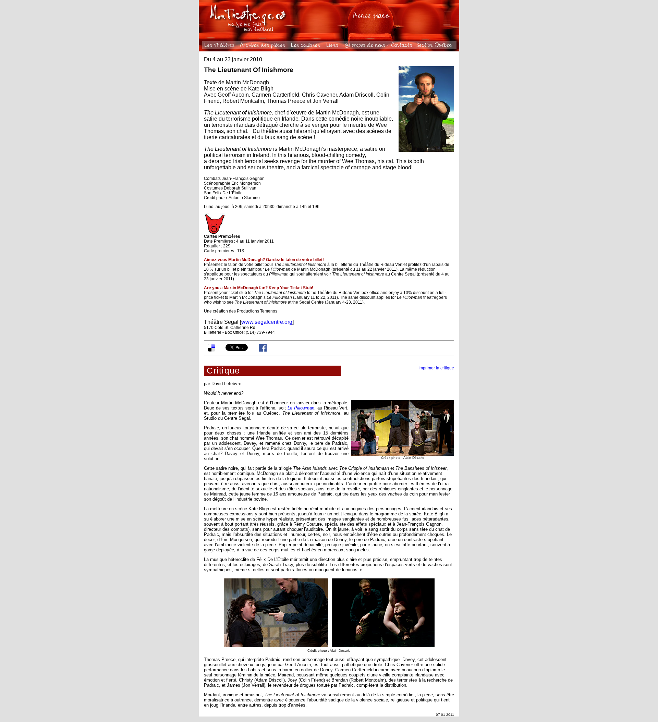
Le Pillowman (301, 408)
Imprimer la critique (436, 368)
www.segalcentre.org (266, 322)
